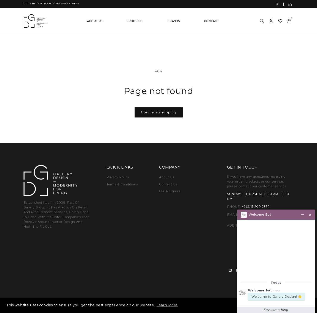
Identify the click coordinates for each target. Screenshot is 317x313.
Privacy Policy (118, 177)
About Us (166, 177)
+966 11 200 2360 (256, 207)
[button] (262, 21)
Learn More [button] (167, 305)
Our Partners (169, 191)
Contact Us (168, 184)
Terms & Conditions (122, 184)
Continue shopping (158, 112)
